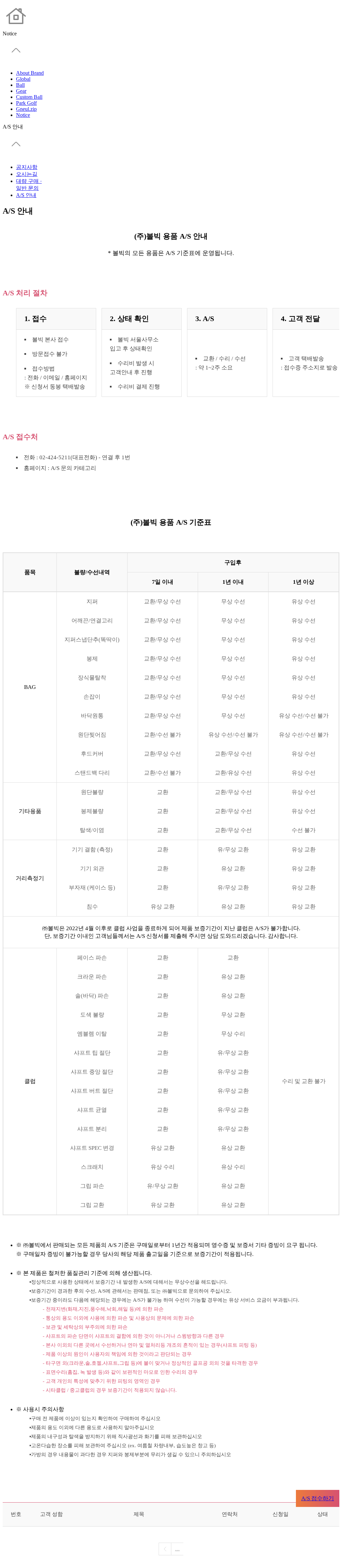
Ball (20, 85)
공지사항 (26, 167)
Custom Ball (29, 97)
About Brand (30, 73)
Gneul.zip (26, 109)
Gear (21, 91)
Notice (23, 115)
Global (23, 79)
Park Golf (26, 103)
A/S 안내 (26, 195)
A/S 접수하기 (317, 1498)
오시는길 (26, 174)
